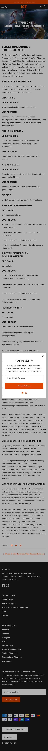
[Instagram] (26, 393)
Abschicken (24, 386)
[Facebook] (22, 393)
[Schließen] (42, 356)
